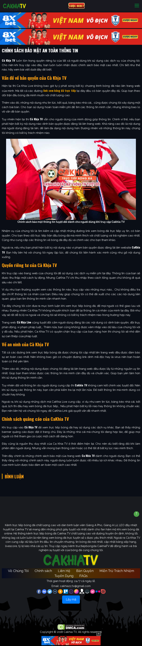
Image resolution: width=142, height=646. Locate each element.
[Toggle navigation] (137, 6)
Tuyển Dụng (63, 576)
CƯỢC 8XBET (76, 6)
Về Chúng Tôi (18, 571)
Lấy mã (71, 599)
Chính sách (43, 571)
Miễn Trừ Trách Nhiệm (116, 571)
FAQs (83, 576)
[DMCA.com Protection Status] (71, 627)
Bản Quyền (85, 571)
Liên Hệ (64, 571)
